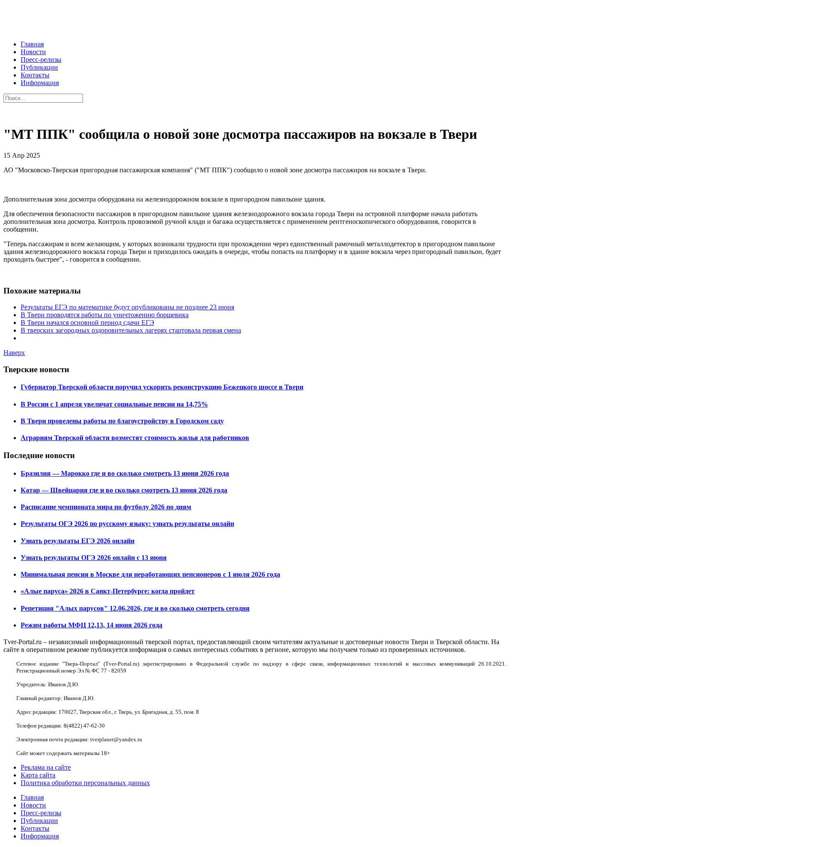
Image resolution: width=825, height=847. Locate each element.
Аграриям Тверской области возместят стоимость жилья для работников (135, 437)
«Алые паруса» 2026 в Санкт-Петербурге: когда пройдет (108, 591)
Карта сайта (38, 775)
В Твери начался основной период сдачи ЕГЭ (87, 322)
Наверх (14, 352)
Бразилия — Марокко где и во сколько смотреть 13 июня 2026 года (125, 473)
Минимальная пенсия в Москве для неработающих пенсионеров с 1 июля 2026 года (150, 574)
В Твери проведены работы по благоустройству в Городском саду (122, 421)
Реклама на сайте (46, 767)
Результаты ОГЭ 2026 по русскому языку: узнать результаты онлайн (127, 523)
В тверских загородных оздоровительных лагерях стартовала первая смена (131, 330)
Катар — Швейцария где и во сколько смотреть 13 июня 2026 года (124, 490)
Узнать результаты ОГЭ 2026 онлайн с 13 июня (94, 557)
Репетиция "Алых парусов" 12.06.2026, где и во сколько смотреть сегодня (135, 608)
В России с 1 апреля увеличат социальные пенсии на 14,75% (114, 404)
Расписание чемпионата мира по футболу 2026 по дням (106, 507)
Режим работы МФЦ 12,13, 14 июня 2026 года (91, 625)
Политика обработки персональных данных (85, 782)
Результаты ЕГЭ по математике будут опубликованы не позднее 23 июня (127, 307)
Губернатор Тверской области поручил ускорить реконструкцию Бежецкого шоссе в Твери (162, 387)
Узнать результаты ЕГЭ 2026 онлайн (77, 540)
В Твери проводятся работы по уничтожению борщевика (105, 314)
